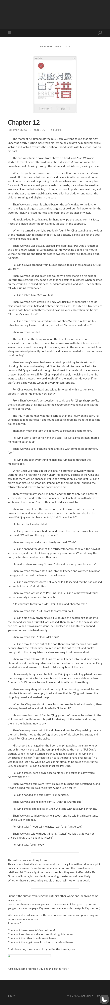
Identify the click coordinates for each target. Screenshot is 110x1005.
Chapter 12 (24, 123)
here (17, 900)
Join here (13, 923)
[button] (104, 999)
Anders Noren (86, 996)
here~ (52, 938)
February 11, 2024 (18, 130)
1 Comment (58, 130)
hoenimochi (40, 130)
